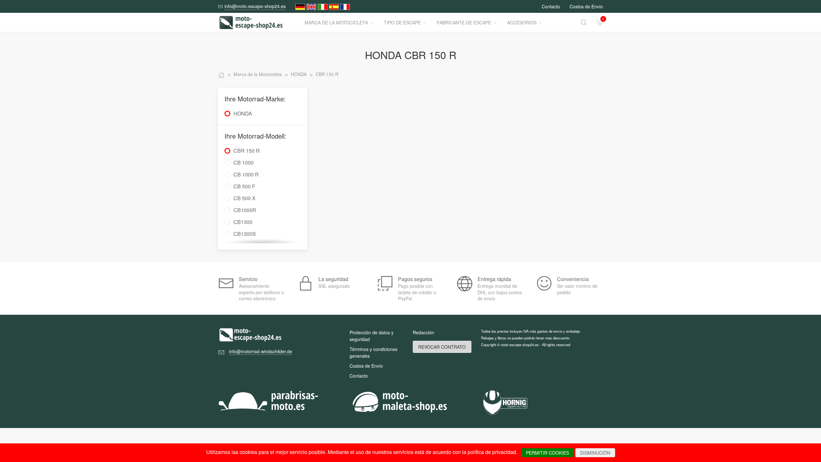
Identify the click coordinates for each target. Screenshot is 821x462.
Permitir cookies (547, 452)
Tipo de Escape (402, 22)
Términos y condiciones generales (373, 352)
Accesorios (522, 22)
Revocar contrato (442, 347)
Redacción (423, 332)
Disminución (595, 452)
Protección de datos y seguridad (372, 335)
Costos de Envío (586, 6)
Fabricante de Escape (464, 22)
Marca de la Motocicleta (336, 22)
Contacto (551, 6)
